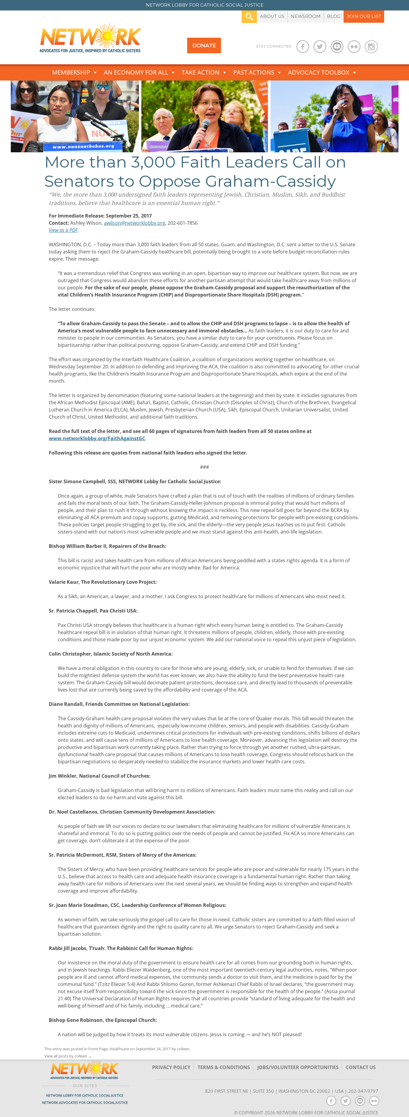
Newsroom (306, 16)
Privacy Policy (171, 1067)
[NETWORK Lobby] (91, 40)
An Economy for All (136, 72)
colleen (183, 1048)
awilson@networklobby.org (134, 223)
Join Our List (364, 16)
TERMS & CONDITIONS (224, 1067)
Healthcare (119, 1048)
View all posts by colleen (68, 1056)
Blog (333, 16)
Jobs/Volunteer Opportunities (298, 1067)
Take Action (200, 72)
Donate (204, 45)
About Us (272, 16)
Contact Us (361, 1067)
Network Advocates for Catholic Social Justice (85, 1102)
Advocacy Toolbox (318, 72)
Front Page (98, 1048)
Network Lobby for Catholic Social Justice (84, 1095)
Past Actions (253, 72)
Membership (71, 72)
